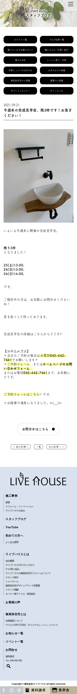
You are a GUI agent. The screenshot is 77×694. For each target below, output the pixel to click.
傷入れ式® (20, 60)
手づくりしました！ (20, 91)
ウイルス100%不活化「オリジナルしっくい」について (32, 625)
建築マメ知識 (56, 80)
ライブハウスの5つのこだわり (20, 565)
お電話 (45, 355)
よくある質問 (12, 542)
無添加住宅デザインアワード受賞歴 (23, 585)
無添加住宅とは (16, 614)
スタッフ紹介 (12, 577)
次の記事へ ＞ (56, 447)
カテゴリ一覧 (20, 40)
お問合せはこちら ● (38, 429)
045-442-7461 (35, 372)
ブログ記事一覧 (56, 40)
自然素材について (14, 620)
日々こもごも (56, 91)
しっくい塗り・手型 (56, 60)
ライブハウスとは (17, 554)
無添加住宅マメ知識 (20, 80)
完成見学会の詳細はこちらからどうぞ (32, 334)
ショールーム (12, 581)
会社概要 (10, 560)
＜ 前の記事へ (20, 447)
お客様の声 (13, 602)
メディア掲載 (12, 589)
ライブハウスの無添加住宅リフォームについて (28, 573)
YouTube (12, 527)
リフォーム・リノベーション (19, 506)
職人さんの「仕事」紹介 (56, 50)
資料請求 (10, 656)
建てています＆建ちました (20, 50)
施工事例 (11, 495)
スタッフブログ (16, 519)
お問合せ (11, 649)
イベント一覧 (14, 641)
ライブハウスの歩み (15, 510)
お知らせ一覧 (14, 633)
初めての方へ (14, 535)
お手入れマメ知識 (56, 70)
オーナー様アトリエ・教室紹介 (21, 593)
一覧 (38, 447)
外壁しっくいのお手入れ (20, 70)
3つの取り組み (13, 569)
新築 (8, 502)
